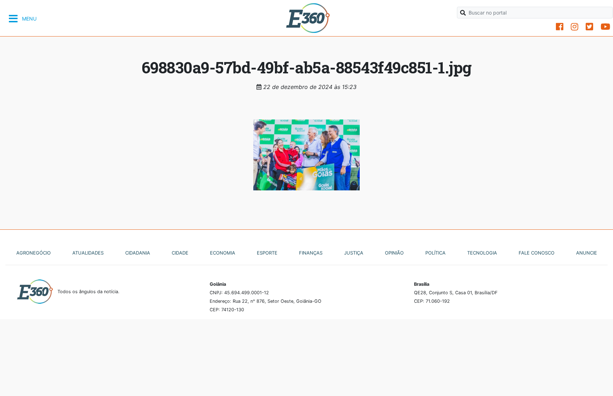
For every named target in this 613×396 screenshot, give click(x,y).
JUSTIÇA (353, 253)
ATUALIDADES (88, 253)
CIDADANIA (137, 253)
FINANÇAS (310, 253)
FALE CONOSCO (536, 253)
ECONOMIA (222, 253)
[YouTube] (605, 27)
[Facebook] (559, 27)
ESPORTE (267, 253)
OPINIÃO (394, 253)
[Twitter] (589, 27)
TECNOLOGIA (482, 253)
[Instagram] (574, 27)
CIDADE (180, 253)
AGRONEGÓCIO (33, 253)
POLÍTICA (435, 253)
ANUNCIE (586, 253)
